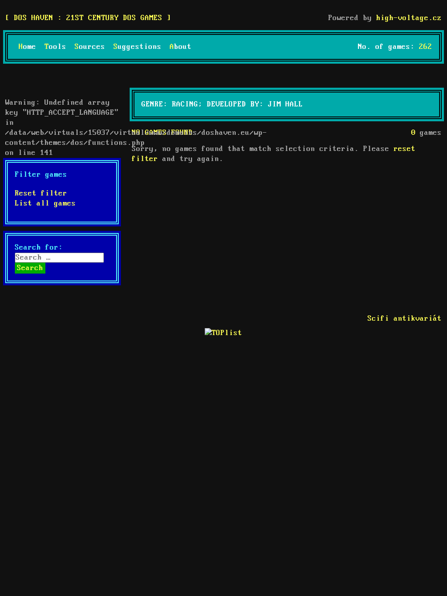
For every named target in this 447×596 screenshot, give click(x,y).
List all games (45, 203)
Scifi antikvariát (405, 319)
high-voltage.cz (409, 18)
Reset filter (41, 193)
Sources (90, 47)
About (181, 47)
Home (27, 47)
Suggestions (137, 47)
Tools (55, 47)
